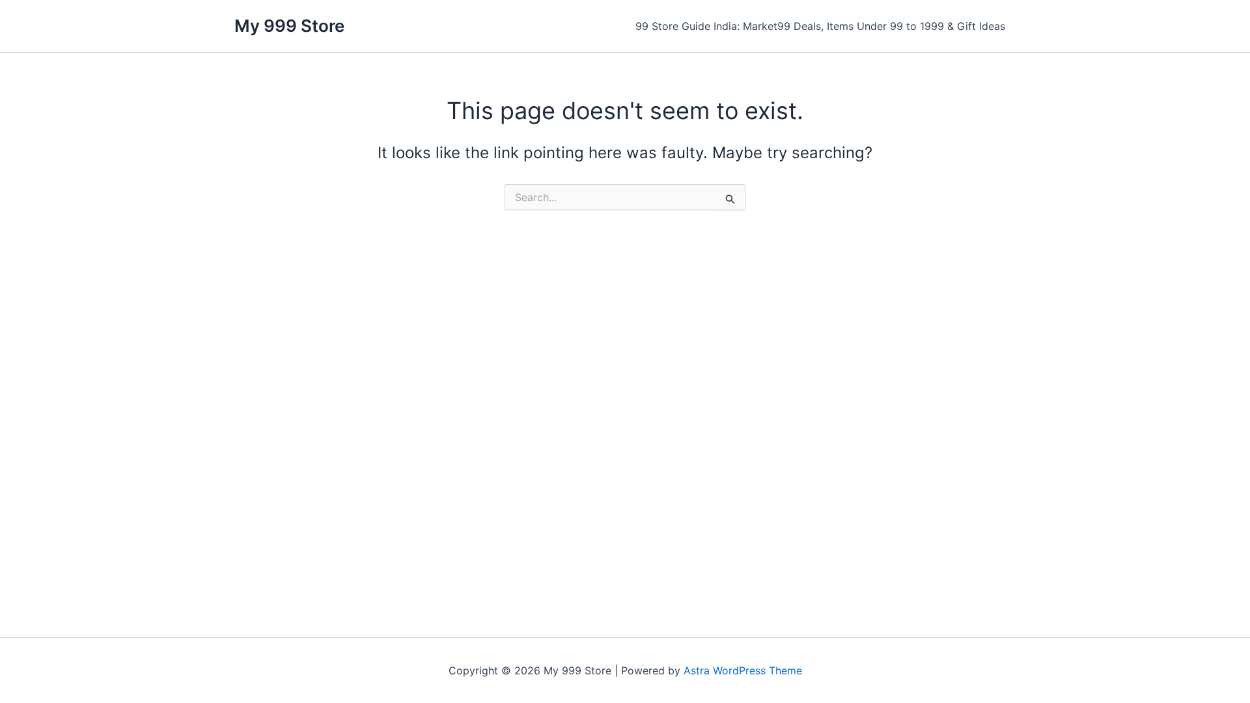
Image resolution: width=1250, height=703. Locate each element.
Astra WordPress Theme (743, 670)
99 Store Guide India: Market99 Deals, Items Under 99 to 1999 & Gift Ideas (820, 26)
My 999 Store (289, 26)
